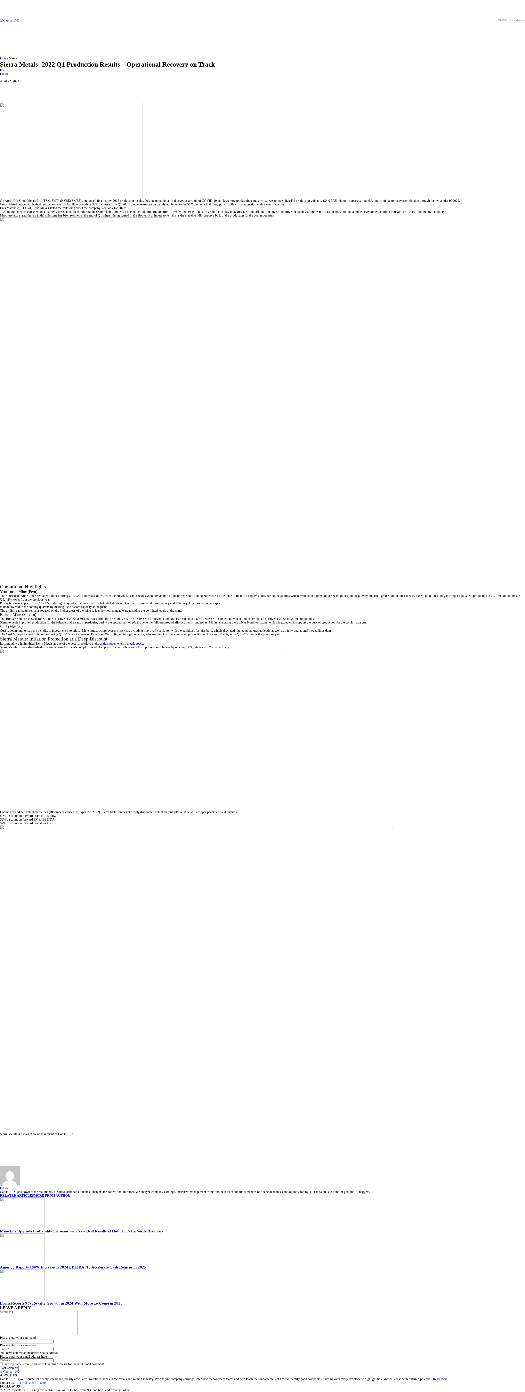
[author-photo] (10, 1184)
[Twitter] (172, 36)
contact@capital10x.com (31, 1382)
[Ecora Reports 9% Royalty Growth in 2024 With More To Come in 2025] (22, 1299)
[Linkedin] (62, 89)
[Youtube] (181, 36)
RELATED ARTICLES (17, 1195)
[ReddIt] (49, 89)
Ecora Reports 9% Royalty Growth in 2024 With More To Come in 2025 (61, 1303)
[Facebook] (163, 36)
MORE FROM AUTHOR (52, 1195)
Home (4, 58)
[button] (521, 52)
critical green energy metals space (121, 643)
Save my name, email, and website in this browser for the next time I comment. (54, 1364)
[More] (86, 89)
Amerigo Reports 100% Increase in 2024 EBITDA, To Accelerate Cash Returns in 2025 (73, 1267)
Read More (440, 1379)
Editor (4, 74)
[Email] (74, 89)
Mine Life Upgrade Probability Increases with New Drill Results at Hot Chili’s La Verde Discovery (82, 1231)
